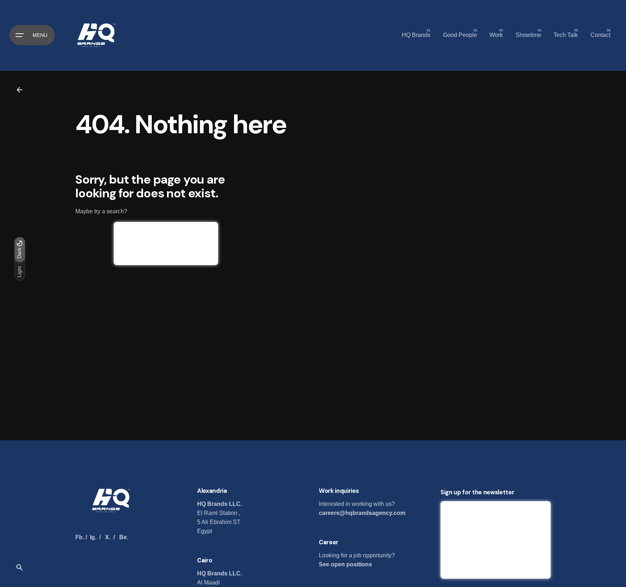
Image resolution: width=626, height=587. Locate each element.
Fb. (79, 537)
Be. (123, 537)
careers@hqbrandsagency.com (362, 513)
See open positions (345, 564)
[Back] (19, 90)
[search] (166, 243)
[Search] (19, 567)
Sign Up (496, 519)
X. (107, 537)
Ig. (93, 537)
